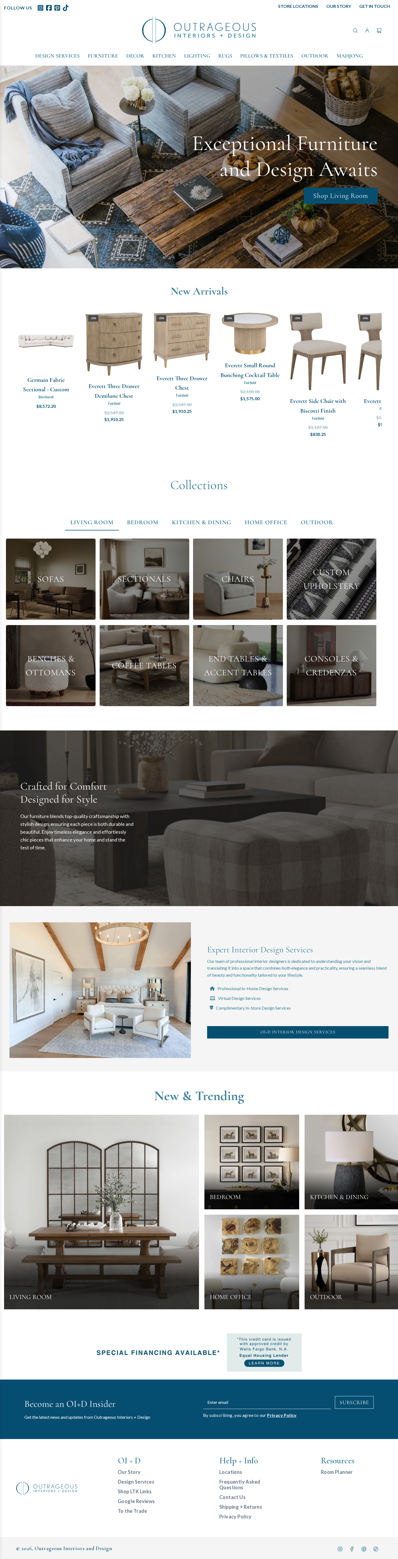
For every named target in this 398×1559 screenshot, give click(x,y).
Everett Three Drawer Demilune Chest (114, 390)
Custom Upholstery (332, 579)
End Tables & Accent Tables (238, 665)
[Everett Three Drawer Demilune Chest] (114, 344)
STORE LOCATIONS (298, 6)
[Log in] (367, 30)
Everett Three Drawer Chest (181, 383)
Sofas (50, 579)
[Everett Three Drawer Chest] (182, 340)
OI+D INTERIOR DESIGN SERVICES (297, 1032)
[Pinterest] (364, 1549)
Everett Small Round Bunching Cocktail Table (250, 370)
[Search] (355, 30)
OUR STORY (338, 6)
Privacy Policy (282, 1415)
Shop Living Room (340, 195)
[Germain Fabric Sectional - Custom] (46, 341)
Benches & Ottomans (51, 665)
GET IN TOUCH (374, 6)
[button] (26, 375)
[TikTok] (376, 1549)
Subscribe (354, 1402)
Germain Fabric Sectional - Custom (46, 384)
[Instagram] (340, 1549)
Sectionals (144, 579)
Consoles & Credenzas (331, 665)
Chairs (237, 579)
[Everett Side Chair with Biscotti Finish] (318, 351)
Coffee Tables (144, 665)
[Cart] (379, 30)
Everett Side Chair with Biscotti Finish (318, 405)
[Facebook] (352, 1549)
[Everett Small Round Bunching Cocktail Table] (250, 333)
